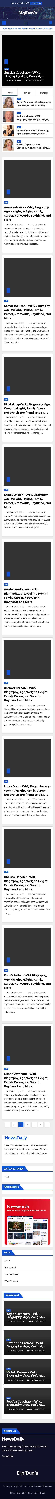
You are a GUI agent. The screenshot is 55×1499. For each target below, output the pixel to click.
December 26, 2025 (15, 225)
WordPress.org (12, 1281)
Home (12, 1493)
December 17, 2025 (15, 705)
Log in (7, 1261)
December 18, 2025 (15, 512)
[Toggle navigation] (25, 22)
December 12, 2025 (15, 1091)
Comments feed (12, 1274)
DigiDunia (27, 13)
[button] (46, 23)
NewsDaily (16, 1137)
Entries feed (10, 1267)
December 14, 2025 (15, 800)
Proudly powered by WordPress (15, 1487)
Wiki (6, 69)
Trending (44, 93)
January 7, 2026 (14, 80)
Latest (10, 93)
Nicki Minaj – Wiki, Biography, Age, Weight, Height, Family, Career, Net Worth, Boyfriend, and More (27, 408)
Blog (18, 1493)
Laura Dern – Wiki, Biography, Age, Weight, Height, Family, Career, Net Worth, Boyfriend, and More (27, 790)
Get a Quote (7, 1456)
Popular (26, 93)
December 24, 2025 (15, 417)
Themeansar (47, 1487)
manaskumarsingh (34, 80)
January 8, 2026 (16, 1351)
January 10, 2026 (16, 1322)
